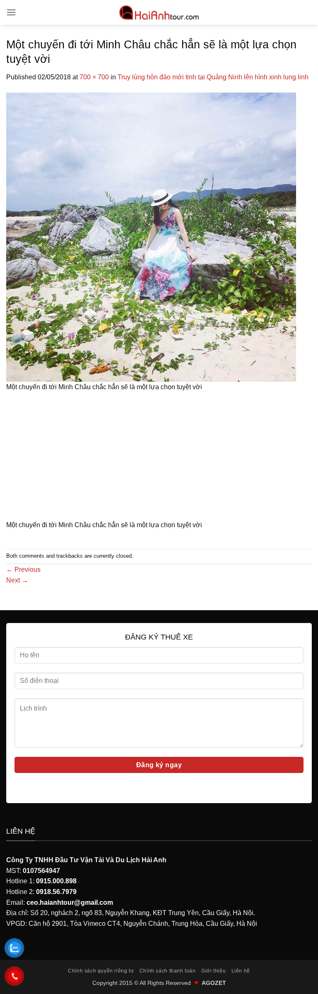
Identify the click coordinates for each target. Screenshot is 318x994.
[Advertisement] (159, 458)
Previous (23, 569)
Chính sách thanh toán (168, 971)
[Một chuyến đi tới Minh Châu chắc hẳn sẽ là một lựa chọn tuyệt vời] (151, 236)
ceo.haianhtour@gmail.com (69, 902)
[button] (11, 12)
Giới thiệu (213, 971)
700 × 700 (94, 77)
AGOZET (214, 983)
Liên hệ (240, 971)
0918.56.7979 (56, 891)
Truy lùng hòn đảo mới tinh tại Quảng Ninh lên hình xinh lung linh (213, 77)
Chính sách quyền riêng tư (101, 971)
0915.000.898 (56, 881)
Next (17, 580)
